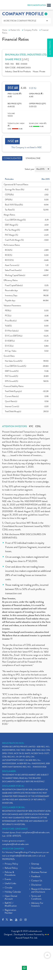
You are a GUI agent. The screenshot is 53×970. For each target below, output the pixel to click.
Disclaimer (36, 885)
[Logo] (9, 5)
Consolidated (12, 158)
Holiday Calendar (13, 892)
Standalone (33, 158)
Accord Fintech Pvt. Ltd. (27, 937)
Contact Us (36, 880)
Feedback (35, 876)
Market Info (15, 30)
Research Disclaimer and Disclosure (41, 891)
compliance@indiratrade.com (35, 832)
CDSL (38, 426)
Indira (24, 968)
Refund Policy (11, 868)
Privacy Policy (11, 864)
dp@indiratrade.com (27, 720)
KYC (31, 426)
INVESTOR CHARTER (13, 848)
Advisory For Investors (37, 905)
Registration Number (10, 912)
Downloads (36, 868)
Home (4, 30)
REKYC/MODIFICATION (36, 5)
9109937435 (8, 859)
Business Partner (39, 872)
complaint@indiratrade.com (15, 844)
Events (8, 879)
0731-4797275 (14, 836)
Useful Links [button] (10, 883)
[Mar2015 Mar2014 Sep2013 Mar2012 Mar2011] (43, 170)
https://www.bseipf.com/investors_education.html (25, 632)
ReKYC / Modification (11, 905)
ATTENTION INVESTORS (14, 426)
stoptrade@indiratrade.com (23, 855)
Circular (8, 887)
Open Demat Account (11, 898)
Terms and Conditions (36, 898)
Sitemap (35, 864)
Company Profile (30, 30)
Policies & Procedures (10, 874)
